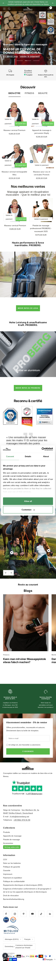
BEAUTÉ (43, 93)
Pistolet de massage (11, 839)
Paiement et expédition (12, 878)
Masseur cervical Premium (14, 130)
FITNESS (29, 93)
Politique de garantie (11, 867)
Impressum (7, 874)
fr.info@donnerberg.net (19, 816)
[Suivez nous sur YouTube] (32, 914)
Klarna (46, 4)
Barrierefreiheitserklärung (13, 899)
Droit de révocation (11, 895)
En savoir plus (10, 56)
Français (27, 939)
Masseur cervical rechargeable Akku (14, 173)
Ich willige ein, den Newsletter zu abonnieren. (25, 745)
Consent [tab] (10, 456)
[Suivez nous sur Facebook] (6, 914)
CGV (5, 859)
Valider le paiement (30, 56)
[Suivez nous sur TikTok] (41, 914)
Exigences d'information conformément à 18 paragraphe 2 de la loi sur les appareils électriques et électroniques (27, 890)
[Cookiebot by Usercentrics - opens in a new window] (41, 449)
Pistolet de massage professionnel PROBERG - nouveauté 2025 (41, 228)
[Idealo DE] (6, 920)
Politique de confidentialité (14, 881)
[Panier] (49, 8)
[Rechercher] (9, 9)
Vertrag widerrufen (11, 847)
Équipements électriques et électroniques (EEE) (22, 885)
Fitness (6, 655)
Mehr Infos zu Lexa (28, 308)
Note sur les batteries (12, 863)
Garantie (6, 870)
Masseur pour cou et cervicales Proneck (41, 173)
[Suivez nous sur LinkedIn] (50, 914)
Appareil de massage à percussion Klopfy (41, 131)
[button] (49, 959)
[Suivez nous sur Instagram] (15, 914)
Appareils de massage (12, 836)
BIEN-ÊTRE (14, 93)
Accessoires (8, 843)
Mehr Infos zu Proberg (28, 388)
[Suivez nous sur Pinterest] (24, 914)
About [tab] (46, 456)
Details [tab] (28, 456)
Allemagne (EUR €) (12, 939)
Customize (26, 510)
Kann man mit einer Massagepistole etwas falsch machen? (24, 660)
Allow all (28, 501)
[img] (10, 416)
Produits (6, 832)
